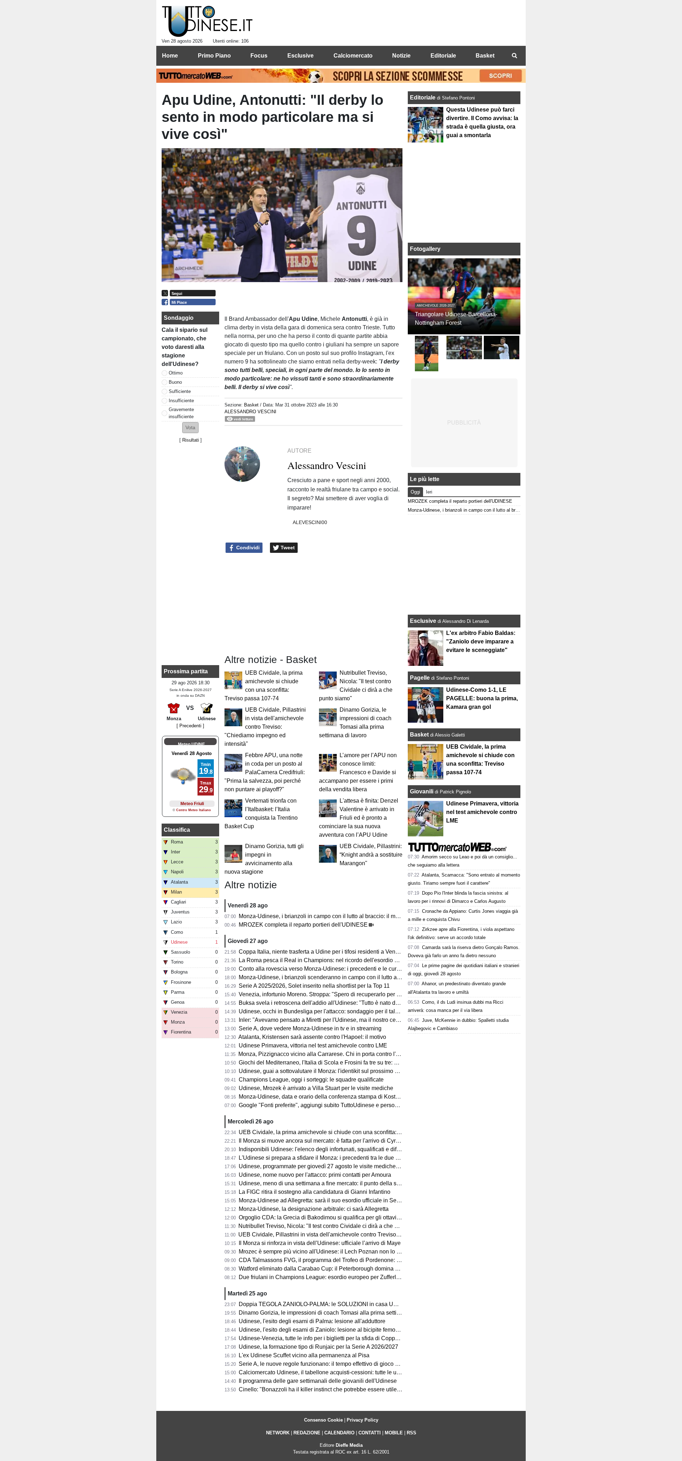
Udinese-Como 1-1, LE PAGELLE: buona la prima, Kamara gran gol (482, 698)
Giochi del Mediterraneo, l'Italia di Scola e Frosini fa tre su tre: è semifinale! (332, 1063)
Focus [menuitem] (258, 56)
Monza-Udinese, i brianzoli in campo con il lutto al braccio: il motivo (323, 916)
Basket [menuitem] (485, 56)
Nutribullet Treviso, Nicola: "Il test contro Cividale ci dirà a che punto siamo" (332, 1226)
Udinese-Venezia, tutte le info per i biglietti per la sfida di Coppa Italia (325, 1338)
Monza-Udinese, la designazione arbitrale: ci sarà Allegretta (314, 1209)
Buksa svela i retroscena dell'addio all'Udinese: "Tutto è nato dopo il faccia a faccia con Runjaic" (359, 1003)
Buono (175, 382)
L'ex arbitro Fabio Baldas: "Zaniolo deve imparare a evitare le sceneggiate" (480, 641)
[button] (190, 427)
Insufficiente (181, 400)
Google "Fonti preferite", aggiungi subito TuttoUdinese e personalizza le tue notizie (342, 1105)
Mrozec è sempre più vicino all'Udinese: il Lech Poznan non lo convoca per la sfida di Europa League (366, 1252)
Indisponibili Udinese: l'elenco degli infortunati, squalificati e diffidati (323, 1149)
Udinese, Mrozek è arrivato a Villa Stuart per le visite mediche (316, 1088)
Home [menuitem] (170, 56)
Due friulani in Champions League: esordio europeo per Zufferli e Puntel (329, 1277)
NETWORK (277, 1432)
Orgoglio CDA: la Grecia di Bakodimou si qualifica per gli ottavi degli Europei (335, 1217)
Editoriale (423, 98)
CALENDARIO (339, 1432)
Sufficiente (180, 391)
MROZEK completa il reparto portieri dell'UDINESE (303, 925)
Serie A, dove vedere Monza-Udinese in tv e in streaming (310, 1028)
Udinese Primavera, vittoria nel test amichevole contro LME (313, 1045)
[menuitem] (514, 56)
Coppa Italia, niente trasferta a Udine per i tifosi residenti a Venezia (322, 952)
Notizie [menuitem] (401, 56)
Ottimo (176, 373)
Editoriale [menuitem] (443, 56)
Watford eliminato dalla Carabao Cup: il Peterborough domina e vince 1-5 (331, 1269)
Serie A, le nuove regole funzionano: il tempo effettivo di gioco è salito (326, 1364)
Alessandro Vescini (250, 411)
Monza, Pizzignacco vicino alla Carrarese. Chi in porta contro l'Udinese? (329, 1054)
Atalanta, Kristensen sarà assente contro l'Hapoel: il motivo (312, 1037)
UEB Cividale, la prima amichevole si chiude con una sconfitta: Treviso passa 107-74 (345, 1132)
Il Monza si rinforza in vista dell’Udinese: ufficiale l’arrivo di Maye (320, 1243)
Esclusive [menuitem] (300, 56)
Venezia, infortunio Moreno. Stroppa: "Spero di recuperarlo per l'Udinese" (330, 994)
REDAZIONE (306, 1432)
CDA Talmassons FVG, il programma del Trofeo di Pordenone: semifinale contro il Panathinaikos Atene (368, 1260)
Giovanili (421, 791)
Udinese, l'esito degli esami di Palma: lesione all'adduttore (312, 1321)
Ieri (429, 492)
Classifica (177, 830)
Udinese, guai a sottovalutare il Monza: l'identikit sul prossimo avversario (330, 1071)
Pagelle (420, 678)
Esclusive (423, 621)
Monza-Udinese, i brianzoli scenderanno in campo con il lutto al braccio (328, 977)
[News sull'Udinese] (207, 22)
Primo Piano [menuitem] (214, 56)
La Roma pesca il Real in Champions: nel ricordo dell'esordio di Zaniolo (329, 960)
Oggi (415, 492)
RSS (411, 1432)
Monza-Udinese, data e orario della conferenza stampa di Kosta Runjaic (329, 1097)
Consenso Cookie (323, 1420)
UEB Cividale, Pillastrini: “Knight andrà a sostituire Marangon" (371, 854)
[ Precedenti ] (190, 725)
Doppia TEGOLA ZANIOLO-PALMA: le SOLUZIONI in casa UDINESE (327, 1304)
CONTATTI (369, 1432)
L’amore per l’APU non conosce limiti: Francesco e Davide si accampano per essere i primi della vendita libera (358, 772)
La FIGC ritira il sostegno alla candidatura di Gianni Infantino (314, 1192)
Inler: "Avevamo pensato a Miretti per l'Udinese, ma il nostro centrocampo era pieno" (344, 1020)
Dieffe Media (349, 1445)
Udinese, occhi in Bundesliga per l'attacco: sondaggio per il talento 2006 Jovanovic (343, 1011)
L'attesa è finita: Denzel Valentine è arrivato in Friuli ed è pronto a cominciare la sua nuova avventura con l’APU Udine (358, 818)
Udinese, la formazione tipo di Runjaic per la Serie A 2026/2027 (318, 1347)
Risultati (190, 440)
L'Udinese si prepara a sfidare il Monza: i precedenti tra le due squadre (327, 1158)
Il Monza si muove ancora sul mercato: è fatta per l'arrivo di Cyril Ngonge (329, 1141)
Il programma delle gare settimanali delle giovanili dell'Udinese (318, 1381)
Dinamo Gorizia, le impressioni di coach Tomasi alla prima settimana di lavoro (336, 1313)
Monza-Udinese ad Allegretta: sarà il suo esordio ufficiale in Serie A (323, 1200)
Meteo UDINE (191, 744)
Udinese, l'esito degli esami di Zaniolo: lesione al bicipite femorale (322, 1330)
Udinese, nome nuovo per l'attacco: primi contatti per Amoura (315, 1175)
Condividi (247, 547)
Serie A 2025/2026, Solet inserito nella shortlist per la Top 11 (314, 986)
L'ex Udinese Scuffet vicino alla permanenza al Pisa (304, 1355)
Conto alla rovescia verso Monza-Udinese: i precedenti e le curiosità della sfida (338, 969)
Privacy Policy (362, 1420)
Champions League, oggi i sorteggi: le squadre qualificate (311, 1080)
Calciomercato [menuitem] (353, 56)
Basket (251, 405)
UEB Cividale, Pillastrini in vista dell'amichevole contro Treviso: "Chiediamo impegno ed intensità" (265, 727)
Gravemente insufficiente (181, 413)
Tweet (287, 547)
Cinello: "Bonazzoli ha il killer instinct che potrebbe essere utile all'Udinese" (334, 1389)
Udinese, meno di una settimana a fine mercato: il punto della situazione (329, 1183)
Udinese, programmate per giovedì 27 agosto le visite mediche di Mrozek (330, 1166)
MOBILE (394, 1432)
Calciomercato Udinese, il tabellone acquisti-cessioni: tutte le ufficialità (327, 1372)
